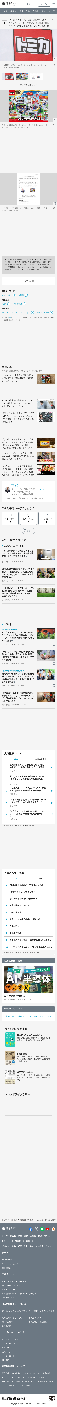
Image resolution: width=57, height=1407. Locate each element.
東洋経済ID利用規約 (46, 1381)
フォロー (42, 490)
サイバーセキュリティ (11, 1264)
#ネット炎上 (7, 295)
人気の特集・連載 (14, 873)
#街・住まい (9, 1016)
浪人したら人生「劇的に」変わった (25, 919)
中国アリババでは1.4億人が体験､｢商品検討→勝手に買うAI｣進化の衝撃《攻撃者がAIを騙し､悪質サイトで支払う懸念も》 (18, 656)
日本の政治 (15, 926)
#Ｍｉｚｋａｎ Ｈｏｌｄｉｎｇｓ (16, 312)
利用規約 (5, 1360)
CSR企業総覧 (16, 912)
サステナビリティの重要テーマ (23, 898)
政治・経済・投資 (20, 1246)
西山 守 (15, 485)
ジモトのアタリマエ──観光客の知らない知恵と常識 (31, 940)
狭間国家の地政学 (25, 1072)
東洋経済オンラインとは (12, 1339)
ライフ (48, 1246)
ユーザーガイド (8, 1356)
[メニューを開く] (53, 4)
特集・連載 (25, 11)
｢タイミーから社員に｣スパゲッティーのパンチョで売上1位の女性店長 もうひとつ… (28, 801)
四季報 (18, 1241)
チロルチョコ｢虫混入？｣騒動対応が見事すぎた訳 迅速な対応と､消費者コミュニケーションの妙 (18, 378)
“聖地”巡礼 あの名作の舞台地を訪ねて (26, 885)
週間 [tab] (41, 879)
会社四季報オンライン (11, 1285)
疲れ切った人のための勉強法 (29, 1035)
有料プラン (6, 1348)
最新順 (13, 11)
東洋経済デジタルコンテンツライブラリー (19, 1294)
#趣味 (49, 1016)
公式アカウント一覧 (31, 1373)
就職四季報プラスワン (19, 905)
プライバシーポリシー (37, 1377)
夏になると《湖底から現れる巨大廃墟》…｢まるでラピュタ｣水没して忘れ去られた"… (28, 778)
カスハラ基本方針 (9, 1385)
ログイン (44, 4)
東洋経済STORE (8, 1289)
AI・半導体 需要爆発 (14, 996)
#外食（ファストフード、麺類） (31, 1016)
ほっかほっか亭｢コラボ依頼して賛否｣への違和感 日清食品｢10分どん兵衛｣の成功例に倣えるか (18, 456)
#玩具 (4, 304)
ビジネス (13, 1220)
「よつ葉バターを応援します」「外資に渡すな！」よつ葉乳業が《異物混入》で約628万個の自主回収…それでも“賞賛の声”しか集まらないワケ (18, 443)
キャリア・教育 (36, 1246)
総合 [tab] (16, 759)
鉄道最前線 (6, 1268)
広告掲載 (46, 1373)
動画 (44, 11)
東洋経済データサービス (12, 1318)
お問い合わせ (25, 1385)
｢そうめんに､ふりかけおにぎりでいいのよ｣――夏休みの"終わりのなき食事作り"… (27, 813)
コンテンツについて (10, 1344)
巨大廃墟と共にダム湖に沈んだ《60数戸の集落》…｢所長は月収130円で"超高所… (28, 766)
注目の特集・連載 (13, 961)
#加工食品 (18, 304)
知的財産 (5, 1381)
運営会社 (5, 1373)
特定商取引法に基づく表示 (23, 1381)
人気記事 (9, 753)
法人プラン (6, 1352)
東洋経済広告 (7, 1322)
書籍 (28, 1241)
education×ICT (8, 1260)
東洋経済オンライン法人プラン (14, 1311)
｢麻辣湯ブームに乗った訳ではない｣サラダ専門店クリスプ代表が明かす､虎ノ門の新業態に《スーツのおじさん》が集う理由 (18, 697)
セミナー (6, 1241)
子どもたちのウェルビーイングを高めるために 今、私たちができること (31, 947)
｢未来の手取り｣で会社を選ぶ (22, 892)
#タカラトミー (43, 312)
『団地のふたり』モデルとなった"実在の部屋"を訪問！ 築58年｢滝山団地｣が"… (28, 789)
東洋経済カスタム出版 (38, 1322)
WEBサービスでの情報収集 (13, 1377)
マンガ (52, 11)
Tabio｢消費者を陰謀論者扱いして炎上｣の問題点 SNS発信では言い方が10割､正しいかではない (17, 403)
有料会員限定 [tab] (40, 759)
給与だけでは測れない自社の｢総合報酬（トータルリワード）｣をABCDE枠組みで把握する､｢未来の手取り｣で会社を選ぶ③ (18, 678)
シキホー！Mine (8, 1298)
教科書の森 (6, 1326)
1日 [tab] (16, 879)
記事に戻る (4, 22)
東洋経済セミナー (36, 1318)
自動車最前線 (15, 933)
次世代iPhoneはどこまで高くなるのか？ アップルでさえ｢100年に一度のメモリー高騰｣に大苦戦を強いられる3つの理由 (18, 636)
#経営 (21, 295)
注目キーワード (12, 1009)
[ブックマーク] (25, 531)
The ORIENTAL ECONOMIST (14, 1281)
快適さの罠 (22, 1054)
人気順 (36, 11)
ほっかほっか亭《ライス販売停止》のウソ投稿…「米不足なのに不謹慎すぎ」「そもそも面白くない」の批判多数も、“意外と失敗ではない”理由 (18, 470)
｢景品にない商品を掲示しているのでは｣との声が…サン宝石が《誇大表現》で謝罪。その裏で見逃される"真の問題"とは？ (18, 417)
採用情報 (16, 1373)
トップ (4, 11)
